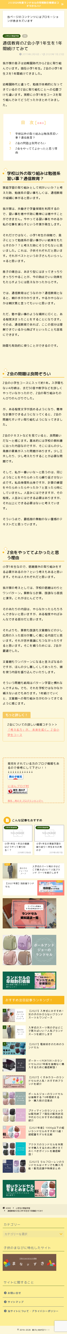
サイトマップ (16, 1302)
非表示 (40, 123)
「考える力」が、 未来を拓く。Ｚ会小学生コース (33, 732)
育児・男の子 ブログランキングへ (25, 800)
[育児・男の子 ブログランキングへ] (17, 796)
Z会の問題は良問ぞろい (30, 143)
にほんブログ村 (18, 786)
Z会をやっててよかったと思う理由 (36, 150)
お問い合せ (14, 1293)
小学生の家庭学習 (11, 36)
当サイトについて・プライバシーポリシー (33, 1311)
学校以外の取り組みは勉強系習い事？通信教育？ (36, 135)
